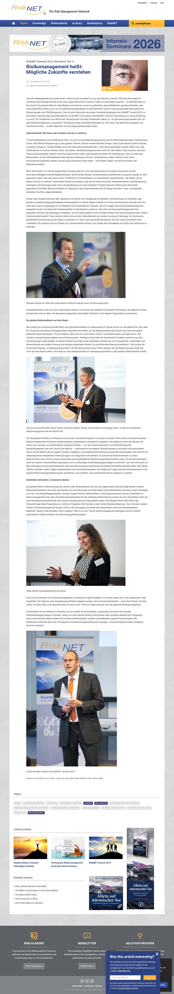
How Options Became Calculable (30, 886)
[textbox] (147, 23)
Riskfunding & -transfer (70, 803)
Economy (88, 803)
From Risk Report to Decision (28, 903)
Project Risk (20, 813)
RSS (162, 3)
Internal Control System (113, 808)
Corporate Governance (33, 803)
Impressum (88, 986)
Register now (85, 966)
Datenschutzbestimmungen (128, 988)
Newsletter (142, 3)
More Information (33, 966)
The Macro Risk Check (25, 894)
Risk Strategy (101, 803)
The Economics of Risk (25, 898)
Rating (17, 803)
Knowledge (39, 23)
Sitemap (98, 986)
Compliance (52, 803)
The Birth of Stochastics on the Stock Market (36, 890)
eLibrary (77, 23)
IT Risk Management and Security (65, 808)
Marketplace (94, 23)
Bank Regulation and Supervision (124, 803)
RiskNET (112, 23)
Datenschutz (77, 986)
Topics (24, 23)
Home (13, 23)
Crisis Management (91, 808)
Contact (153, 3)
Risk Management (36, 813)
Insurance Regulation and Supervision (31, 808)
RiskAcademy (59, 23)
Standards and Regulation (139, 808)
